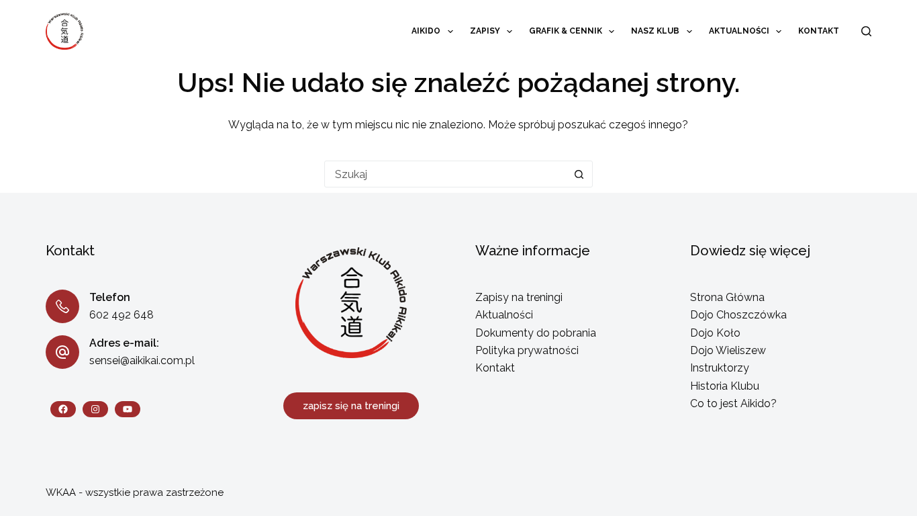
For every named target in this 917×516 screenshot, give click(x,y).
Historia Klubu (724, 386)
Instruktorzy (719, 367)
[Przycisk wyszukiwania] (579, 174)
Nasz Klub (655, 31)
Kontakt (818, 31)
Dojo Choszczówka (738, 314)
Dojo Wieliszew (728, 350)
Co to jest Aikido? (733, 403)
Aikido (426, 31)
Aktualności (739, 31)
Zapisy (485, 31)
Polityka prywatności (527, 350)
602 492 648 (121, 314)
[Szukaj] (866, 31)
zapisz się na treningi (351, 406)
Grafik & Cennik (565, 31)
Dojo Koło (715, 333)
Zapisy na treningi (519, 297)
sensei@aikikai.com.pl (142, 360)
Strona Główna (727, 297)
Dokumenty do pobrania (535, 333)
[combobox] (446, 174)
